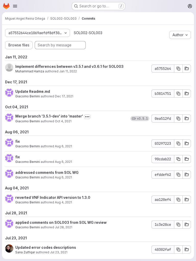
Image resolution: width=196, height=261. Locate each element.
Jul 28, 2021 (63, 227)
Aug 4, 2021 (63, 202)
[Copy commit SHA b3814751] (178, 93)
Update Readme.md (32, 91)
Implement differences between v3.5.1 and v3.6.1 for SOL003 (69, 66)
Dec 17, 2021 (64, 96)
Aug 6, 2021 (63, 146)
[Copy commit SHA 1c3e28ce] (178, 224)
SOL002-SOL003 (88, 33)
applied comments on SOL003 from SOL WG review (61, 222)
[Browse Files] (187, 68)
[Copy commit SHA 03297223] (178, 143)
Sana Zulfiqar (25, 252)
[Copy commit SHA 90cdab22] (178, 159)
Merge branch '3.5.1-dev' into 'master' (49, 116)
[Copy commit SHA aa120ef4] (178, 199)
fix (17, 141)
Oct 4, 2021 (63, 121)
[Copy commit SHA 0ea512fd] (178, 118)
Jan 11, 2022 (68, 71)
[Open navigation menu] (15, 6)
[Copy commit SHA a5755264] (178, 68)
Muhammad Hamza (29, 71)
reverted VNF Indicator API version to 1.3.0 (52, 197)
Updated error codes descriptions (45, 247)
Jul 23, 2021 (58, 252)
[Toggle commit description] (87, 116)
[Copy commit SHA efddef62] (178, 175)
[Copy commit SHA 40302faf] (178, 249)
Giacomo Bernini (27, 96)
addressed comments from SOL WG (47, 172)
